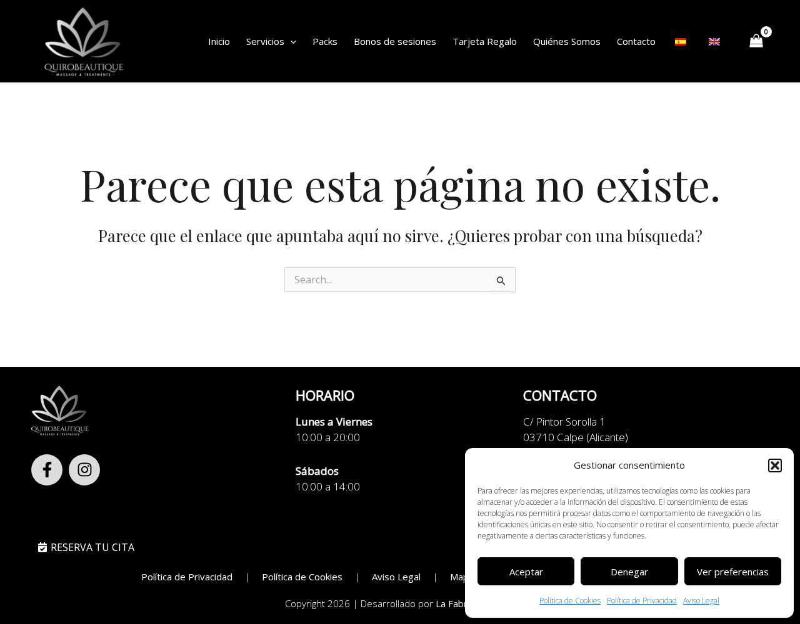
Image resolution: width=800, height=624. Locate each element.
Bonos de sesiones (395, 41)
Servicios (265, 41)
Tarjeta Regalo (484, 41)
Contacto (636, 41)
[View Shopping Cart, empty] (756, 41)
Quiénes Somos (567, 41)
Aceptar (526, 571)
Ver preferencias (733, 571)
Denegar (629, 571)
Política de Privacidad (642, 600)
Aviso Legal (701, 600)
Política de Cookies (570, 600)
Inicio (219, 41)
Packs (325, 41)
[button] (775, 465)
